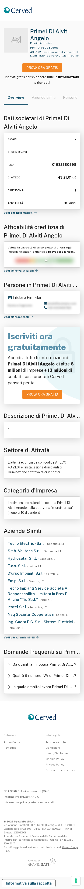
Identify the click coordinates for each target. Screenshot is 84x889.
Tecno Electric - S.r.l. (27, 543)
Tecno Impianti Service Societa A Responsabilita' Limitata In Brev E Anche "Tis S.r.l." (37, 594)
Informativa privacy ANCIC (21, 796)
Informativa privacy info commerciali (29, 802)
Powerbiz (10, 747)
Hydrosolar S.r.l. (23, 558)
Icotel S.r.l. (18, 607)
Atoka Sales (12, 742)
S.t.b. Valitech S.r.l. (25, 551)
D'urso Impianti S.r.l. (26, 573)
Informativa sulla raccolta (29, 883)
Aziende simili (44, 97)
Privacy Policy (55, 764)
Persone (70, 97)
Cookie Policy (55, 759)
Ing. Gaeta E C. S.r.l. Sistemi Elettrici (41, 622)
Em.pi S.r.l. (17, 581)
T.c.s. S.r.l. (17, 566)
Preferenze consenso (60, 770)
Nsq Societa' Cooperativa (31, 614)
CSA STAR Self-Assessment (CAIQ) (27, 791)
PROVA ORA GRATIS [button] (42, 68)
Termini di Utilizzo (58, 742)
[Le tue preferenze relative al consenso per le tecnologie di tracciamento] (75, 880)
